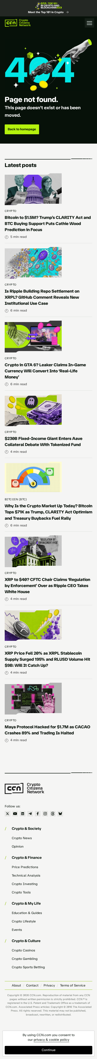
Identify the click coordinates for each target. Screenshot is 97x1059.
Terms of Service (72, 985)
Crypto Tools (21, 892)
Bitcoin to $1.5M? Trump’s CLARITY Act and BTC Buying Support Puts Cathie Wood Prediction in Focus (48, 223)
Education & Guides (27, 913)
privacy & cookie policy (51, 1040)
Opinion (18, 847)
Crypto (10, 211)
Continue (49, 1050)
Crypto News (22, 838)
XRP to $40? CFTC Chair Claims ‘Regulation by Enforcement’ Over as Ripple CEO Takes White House (47, 585)
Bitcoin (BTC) (16, 499)
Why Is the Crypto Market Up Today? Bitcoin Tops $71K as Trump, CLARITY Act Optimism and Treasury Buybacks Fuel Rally (48, 512)
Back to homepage (22, 129)
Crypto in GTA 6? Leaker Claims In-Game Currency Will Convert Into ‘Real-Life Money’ (45, 371)
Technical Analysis (26, 876)
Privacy (49, 985)
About (16, 985)
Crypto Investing (24, 884)
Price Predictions (25, 867)
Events (17, 930)
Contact (32, 985)
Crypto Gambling (24, 959)
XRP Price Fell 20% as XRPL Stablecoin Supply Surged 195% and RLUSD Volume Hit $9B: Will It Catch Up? (47, 659)
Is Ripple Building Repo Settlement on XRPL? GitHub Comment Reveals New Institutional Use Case (42, 297)
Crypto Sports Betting (28, 967)
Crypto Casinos (23, 950)
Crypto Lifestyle (24, 921)
